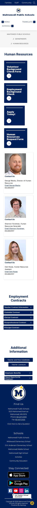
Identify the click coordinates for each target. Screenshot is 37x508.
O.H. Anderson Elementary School (18, 445)
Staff (17, 3)
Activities (18, 457)
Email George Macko (12, 185)
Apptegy (23, 505)
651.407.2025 (20, 420)
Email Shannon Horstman (15, 229)
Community (27, 3)
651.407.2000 (21, 417)
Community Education (18, 461)
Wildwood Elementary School (18, 441)
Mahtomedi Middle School (18, 449)
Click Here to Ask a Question (18, 424)
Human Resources (20, 43)
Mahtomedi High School (18, 453)
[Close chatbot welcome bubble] (13, 495)
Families (8, 3)
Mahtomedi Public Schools (18, 34)
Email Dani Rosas (11, 272)
